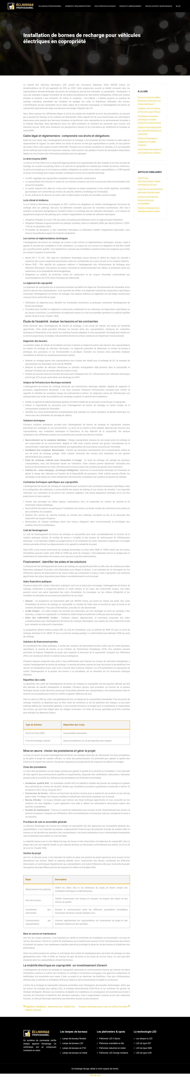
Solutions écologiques (105, 6)
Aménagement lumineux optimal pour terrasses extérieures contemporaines (149, 119)
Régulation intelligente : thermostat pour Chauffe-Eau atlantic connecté (50, 1008)
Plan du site (95, 1075)
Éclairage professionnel (50, 6)
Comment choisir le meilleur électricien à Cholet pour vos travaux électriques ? (149, 100)
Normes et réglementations (78, 6)
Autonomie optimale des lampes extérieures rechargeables (148, 200)
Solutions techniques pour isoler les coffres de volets (103, 1006)
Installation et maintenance (158, 6)
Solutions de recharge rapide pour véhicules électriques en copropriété (149, 130)
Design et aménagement (130, 6)
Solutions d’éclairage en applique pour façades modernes (147, 141)
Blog (178, 6)
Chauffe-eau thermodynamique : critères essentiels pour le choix (149, 181)
